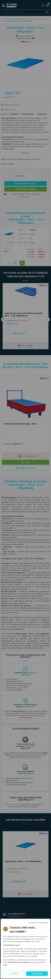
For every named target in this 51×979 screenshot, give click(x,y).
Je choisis (14, 974)
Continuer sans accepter (38, 922)
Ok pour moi (37, 974)
